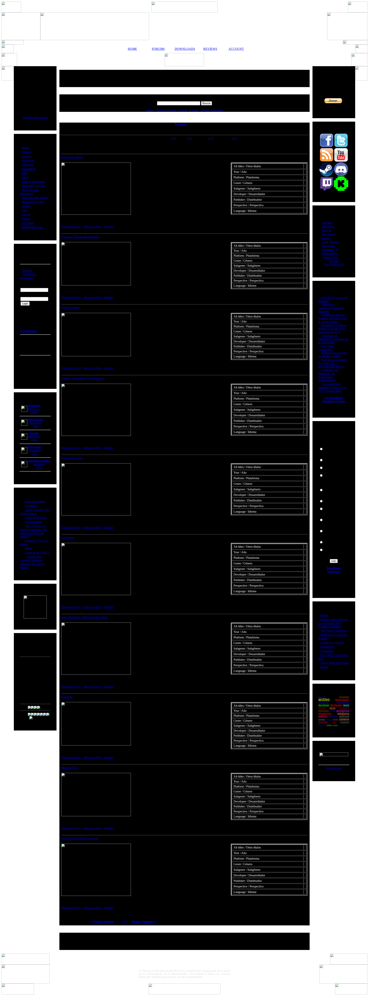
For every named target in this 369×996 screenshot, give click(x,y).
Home (25, 147)
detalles (343, 702)
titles (323, 722)
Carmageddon (33, 522)
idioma (322, 708)
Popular (193, 110)
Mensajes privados (33, 202)
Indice (150, 110)
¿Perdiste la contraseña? (28, 276)
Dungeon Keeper (35, 501)
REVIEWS (210, 48)
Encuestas (28, 164)
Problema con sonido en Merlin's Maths (332, 354)
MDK (28, 548)
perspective (324, 713)
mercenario (328, 234)
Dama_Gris (330, 257)
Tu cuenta (28, 223)
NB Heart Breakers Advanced (79, 838)
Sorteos (26, 206)
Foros (25, 177)
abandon (322, 697)
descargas (323, 702)
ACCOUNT (236, 48)
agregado (344, 696)
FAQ (25, 173)
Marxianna (328, 245)
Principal (181, 124)
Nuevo (183, 110)
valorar (322, 724)
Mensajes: (34, 409)
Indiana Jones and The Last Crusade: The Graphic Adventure (333, 623)
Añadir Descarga (166, 110)
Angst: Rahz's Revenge (334, 663)
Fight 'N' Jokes (70, 307)
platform (322, 716)
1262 (35, 454)
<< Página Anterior (101, 921)
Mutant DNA (69, 767)
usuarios (344, 722)
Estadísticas (29, 169)
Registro (27, 271)
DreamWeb (327, 646)
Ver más (334, 261)
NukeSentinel (334, 768)
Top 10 (26, 214)
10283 (34, 412)
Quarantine (327, 651)
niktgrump (328, 226)
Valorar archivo (92, 226)
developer (323, 705)
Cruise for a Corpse (332, 642)
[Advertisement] (184, 78)
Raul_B (326, 230)
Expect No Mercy (72, 157)
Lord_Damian (330, 242)
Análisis (26, 152)
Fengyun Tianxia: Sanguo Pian (80, 236)
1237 (39, 467)
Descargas (28, 160)
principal (333, 716)
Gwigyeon (67, 537)
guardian (327, 222)
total (334, 722)
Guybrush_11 (330, 249)
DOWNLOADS (184, 48)
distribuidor (336, 705)
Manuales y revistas (34, 185)
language (344, 708)
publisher (344, 716)
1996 (34, 440)
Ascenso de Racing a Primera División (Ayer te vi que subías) (332, 318)
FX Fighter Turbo (72, 458)
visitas (329, 725)
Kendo (326, 238)
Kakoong (67, 696)
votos (335, 725)
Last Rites (31, 505)
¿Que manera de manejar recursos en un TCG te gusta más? (332, 387)
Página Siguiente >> (145, 921)
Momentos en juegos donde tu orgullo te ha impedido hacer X (332, 329)
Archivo (27, 156)
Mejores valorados (211, 110)
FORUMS (158, 48)
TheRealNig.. (330, 253)
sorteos (335, 719)
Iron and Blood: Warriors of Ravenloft (84, 617)
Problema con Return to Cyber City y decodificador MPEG (332, 363)
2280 (35, 426)
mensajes (323, 710)
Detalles (109, 226)
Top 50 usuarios (333, 264)
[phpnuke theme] (184, 993)
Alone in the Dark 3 (37, 552)
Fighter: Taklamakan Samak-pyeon (82, 378)
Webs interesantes (32, 227)
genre (346, 705)
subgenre (344, 719)
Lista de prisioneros (33, 181)
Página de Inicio (71, 226)
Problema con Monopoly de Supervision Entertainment (328, 375)
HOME (132, 48)
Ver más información (35, 117)
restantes (321, 719)
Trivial (26, 218)
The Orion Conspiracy (334, 630)
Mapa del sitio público (35, 197)
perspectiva (342, 710)
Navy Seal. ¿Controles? (326, 347)
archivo (324, 699)
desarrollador (342, 699)
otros (332, 710)
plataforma (343, 713)
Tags (24, 210)
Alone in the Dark (36, 517)
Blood (324, 615)
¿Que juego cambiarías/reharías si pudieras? (331, 308)
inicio (332, 708)
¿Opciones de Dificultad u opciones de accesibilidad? (333, 339)
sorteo (329, 719)
